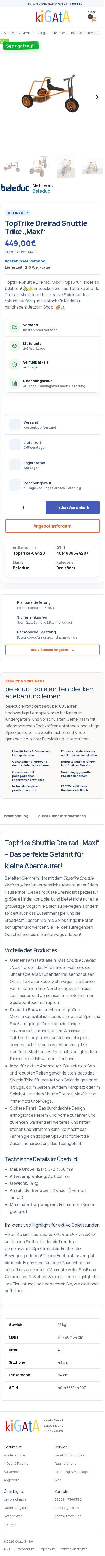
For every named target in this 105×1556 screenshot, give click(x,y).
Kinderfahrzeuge (34, 33)
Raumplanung (65, 1463)
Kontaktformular (68, 1516)
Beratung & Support (70, 1455)
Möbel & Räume (16, 1463)
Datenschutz (24, 1549)
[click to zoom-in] (52, 97)
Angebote (11, 1479)
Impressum (48, 1549)
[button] (92, 17)
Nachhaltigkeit (16, 1507)
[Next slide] (97, 97)
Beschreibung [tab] (16, 815)
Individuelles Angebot (52, 649)
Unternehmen (15, 1499)
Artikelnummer (25, 548)
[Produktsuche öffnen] (79, 17)
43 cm (63, 1362)
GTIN (60, 548)
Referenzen (13, 1516)
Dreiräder (58, 33)
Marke (18, 562)
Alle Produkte (14, 1455)
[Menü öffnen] (11, 17)
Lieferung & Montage (71, 1471)
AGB (7, 1549)
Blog (58, 1479)
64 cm (63, 1374)
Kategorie (64, 562)
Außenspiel (12, 1471)
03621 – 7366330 (70, 3)
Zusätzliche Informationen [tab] (62, 815)
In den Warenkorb (72, 507)
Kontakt (10, 1524)
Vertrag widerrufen (74, 1549)
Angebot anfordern (52, 526)
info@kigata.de (67, 1507)
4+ (60, 1349)
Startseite (10, 33)
